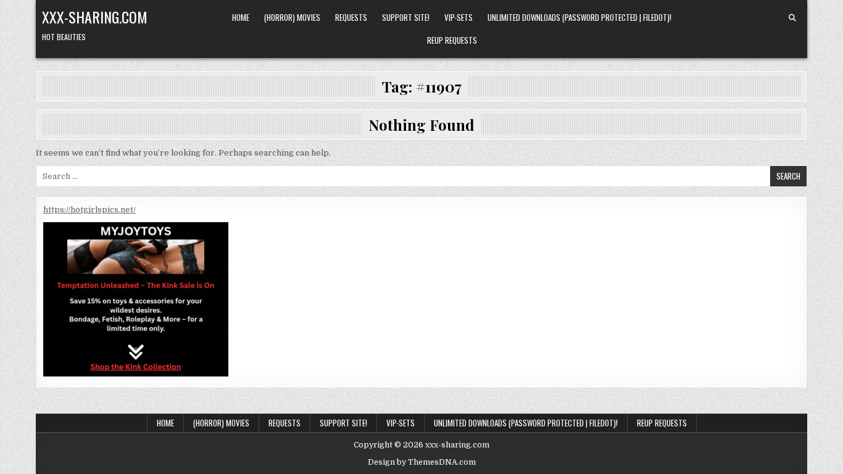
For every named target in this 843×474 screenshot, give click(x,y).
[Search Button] (792, 18)
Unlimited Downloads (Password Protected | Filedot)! (579, 17)
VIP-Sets (458, 17)
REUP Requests (452, 40)
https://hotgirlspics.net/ (89, 209)
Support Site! (406, 17)
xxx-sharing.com (94, 17)
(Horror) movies (292, 17)
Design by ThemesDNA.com (422, 462)
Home (240, 17)
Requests (351, 17)
